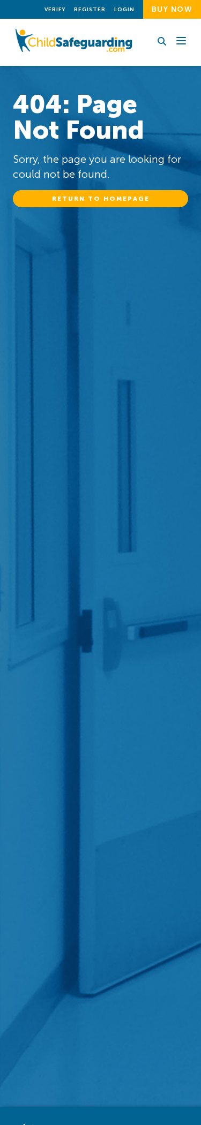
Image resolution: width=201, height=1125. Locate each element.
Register (90, 9)
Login (124, 9)
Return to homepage (101, 198)
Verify (54, 9)
